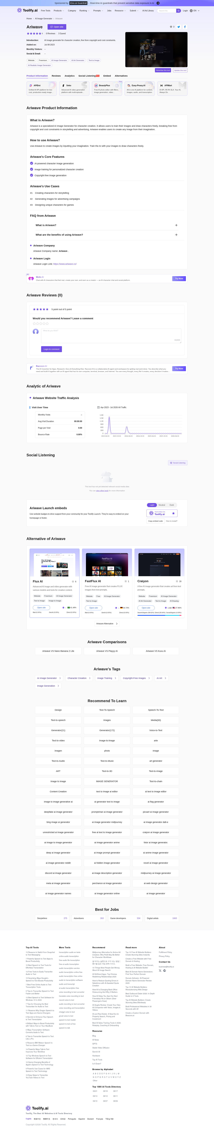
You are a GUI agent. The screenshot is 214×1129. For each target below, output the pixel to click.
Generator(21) (58, 730)
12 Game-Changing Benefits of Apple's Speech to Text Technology (39, 1063)
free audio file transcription (69, 960)
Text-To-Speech (107, 710)
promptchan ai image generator (107, 812)
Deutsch (90, 1119)
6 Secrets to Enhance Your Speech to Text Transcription (39, 1018)
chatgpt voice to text (67, 1012)
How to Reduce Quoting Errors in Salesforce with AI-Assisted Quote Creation (105, 983)
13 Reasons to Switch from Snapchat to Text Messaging (40, 953)
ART (58, 771)
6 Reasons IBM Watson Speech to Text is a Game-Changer (39, 1043)
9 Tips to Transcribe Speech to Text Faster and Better (40, 992)
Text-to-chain (155, 781)
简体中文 (37, 1119)
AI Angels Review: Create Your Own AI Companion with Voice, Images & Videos (106, 1007)
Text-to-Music (107, 761)
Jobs (109, 11)
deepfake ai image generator (58, 812)
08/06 (115, 1101)
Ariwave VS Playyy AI (107, 651)
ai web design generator (156, 883)
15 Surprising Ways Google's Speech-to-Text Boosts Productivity (39, 979)
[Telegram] (164, 970)
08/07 (105, 1101)
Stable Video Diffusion (100, 1047)
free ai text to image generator (107, 832)
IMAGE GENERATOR (107, 781)
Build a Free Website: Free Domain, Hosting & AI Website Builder (140, 966)
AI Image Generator (43, 19)
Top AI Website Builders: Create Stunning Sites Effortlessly (138, 1001)
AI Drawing (174, 601)
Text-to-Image (156, 771)
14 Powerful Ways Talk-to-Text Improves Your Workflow (37, 1050)
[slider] (35, 33)
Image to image (58, 781)
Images (107, 720)
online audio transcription (69, 956)
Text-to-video (58, 740)
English (28, 1119)
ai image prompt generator (107, 852)
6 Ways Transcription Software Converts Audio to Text (38, 1031)
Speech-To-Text (156, 710)
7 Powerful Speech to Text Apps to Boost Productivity (39, 959)
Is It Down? (96, 1063)
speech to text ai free (67, 1024)
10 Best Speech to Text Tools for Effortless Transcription (38, 966)
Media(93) (156, 720)
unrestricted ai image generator (58, 832)
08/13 (95, 1096)
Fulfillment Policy (165, 952)
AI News (95, 1039)
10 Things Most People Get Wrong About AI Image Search (106, 968)
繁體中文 (46, 1119)
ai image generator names (58, 893)
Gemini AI (96, 1051)
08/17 (115, 1091)
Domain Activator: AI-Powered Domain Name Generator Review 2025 (139, 980)
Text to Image (94, 60)
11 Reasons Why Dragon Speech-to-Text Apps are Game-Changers (40, 1011)
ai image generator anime (107, 842)
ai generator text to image (107, 801)
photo (107, 751)
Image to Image (55, 601)
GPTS (94, 1043)
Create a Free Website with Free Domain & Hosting (138, 959)
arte (156, 740)
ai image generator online (107, 893)
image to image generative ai (58, 801)
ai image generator (156, 893)
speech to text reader (67, 1020)
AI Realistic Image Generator (39, 65)
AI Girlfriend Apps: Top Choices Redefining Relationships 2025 (104, 975)
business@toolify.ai (166, 966)
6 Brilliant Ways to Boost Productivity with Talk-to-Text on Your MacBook (40, 1024)
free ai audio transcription (69, 964)
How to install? (171, 521)
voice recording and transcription (72, 1008)
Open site (41, 608)
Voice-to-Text (155, 730)
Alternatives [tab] (121, 76)
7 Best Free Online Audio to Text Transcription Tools (38, 985)
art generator (155, 761)
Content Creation (58, 791)
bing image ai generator (58, 822)
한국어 (55, 1119)
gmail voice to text (66, 1016)
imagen (58, 751)
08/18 (105, 1091)
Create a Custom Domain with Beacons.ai (137, 1014)
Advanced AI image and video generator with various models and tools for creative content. (52, 588)
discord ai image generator (58, 873)
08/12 (105, 1096)
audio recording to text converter (72, 1004)
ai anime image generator (155, 852)
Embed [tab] (107, 76)
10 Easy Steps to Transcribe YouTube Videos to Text (37, 1076)
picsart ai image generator (156, 812)
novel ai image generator (156, 863)
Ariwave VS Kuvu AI (156, 651)
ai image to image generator (58, 842)
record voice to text (66, 1000)
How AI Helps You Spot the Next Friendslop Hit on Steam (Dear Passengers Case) (105, 998)
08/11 (115, 1096)
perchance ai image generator (107, 883)
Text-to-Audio (58, 761)
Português (72, 1119)
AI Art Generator (77, 60)
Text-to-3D (107, 771)
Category (72, 11)
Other (95, 1080)
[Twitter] (160, 970)
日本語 (63, 1119)
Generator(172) (107, 730)
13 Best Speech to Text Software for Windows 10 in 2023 (40, 998)
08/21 (95, 1091)
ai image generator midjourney (107, 822)
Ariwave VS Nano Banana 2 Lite (58, 651)
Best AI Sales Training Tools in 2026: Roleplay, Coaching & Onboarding (106, 1024)
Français (99, 1119)
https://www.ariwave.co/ (65, 264)
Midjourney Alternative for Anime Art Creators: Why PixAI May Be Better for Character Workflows (106, 954)
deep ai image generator (58, 852)
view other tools (102, 491)
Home (29, 19)
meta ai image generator (58, 883)
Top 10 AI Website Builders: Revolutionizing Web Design (136, 988)
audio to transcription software (71, 980)
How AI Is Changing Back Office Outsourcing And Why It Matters (104, 990)
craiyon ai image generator (156, 832)
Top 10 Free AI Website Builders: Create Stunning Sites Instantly (138, 953)
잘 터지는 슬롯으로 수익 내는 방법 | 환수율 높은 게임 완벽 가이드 (106, 962)
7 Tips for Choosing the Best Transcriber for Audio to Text (37, 1005)
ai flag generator (156, 801)
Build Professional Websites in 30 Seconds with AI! (139, 1007)
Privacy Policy (164, 956)
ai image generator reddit (58, 863)
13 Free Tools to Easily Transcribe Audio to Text (39, 972)
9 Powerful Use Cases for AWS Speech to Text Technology (38, 1069)
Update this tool (180, 70)
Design (58, 710)
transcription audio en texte (69, 952)
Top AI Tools (97, 1059)
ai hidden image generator (107, 863)
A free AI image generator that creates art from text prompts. (159, 588)
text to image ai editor (107, 791)
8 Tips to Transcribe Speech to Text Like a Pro (40, 1037)
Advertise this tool (163, 70)
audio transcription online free (70, 972)
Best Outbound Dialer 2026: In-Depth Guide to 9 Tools (140, 994)
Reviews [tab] (56, 76)
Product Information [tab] (37, 76)
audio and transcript (67, 984)
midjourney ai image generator (156, 873)
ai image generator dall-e (156, 822)
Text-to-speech (58, 720)
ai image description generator (107, 873)
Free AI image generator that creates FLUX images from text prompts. (103, 588)
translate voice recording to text (71, 996)
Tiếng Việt (109, 1119)
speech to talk (64, 1028)
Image (156, 751)
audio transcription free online (70, 976)
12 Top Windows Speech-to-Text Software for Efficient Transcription (39, 1056)
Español (82, 1119)
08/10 (95, 1101)
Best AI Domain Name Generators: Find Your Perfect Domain (139, 972)
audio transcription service (69, 968)
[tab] (89, 75)
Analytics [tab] (70, 76)
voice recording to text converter (71, 992)
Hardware (96, 1055)
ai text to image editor (155, 791)
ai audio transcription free (69, 988)
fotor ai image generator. (156, 842)
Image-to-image (107, 740)
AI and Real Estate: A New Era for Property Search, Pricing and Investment (105, 1016)
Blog (94, 1036)
